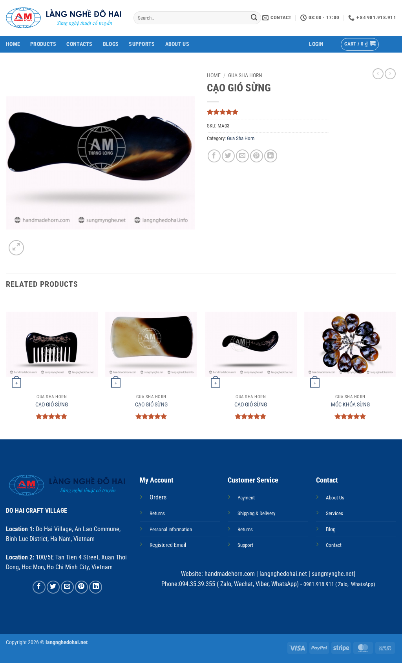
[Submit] (254, 18)
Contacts (79, 44)
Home (13, 44)
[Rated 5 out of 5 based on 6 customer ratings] (268, 112)
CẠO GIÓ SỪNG (51, 404)
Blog (331, 529)
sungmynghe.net (332, 573)
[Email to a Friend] (242, 155)
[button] (316, 44)
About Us (177, 44)
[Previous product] (390, 73)
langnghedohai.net (283, 573)
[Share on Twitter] (228, 155)
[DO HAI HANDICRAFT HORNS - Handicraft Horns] (64, 17)
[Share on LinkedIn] (270, 155)
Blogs (111, 44)
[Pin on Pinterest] (256, 155)
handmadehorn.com (229, 573)
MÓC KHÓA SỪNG (350, 404)
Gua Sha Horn (245, 75)
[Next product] (378, 73)
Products (43, 44)
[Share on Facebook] (214, 155)
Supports (142, 44)
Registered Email (168, 545)
